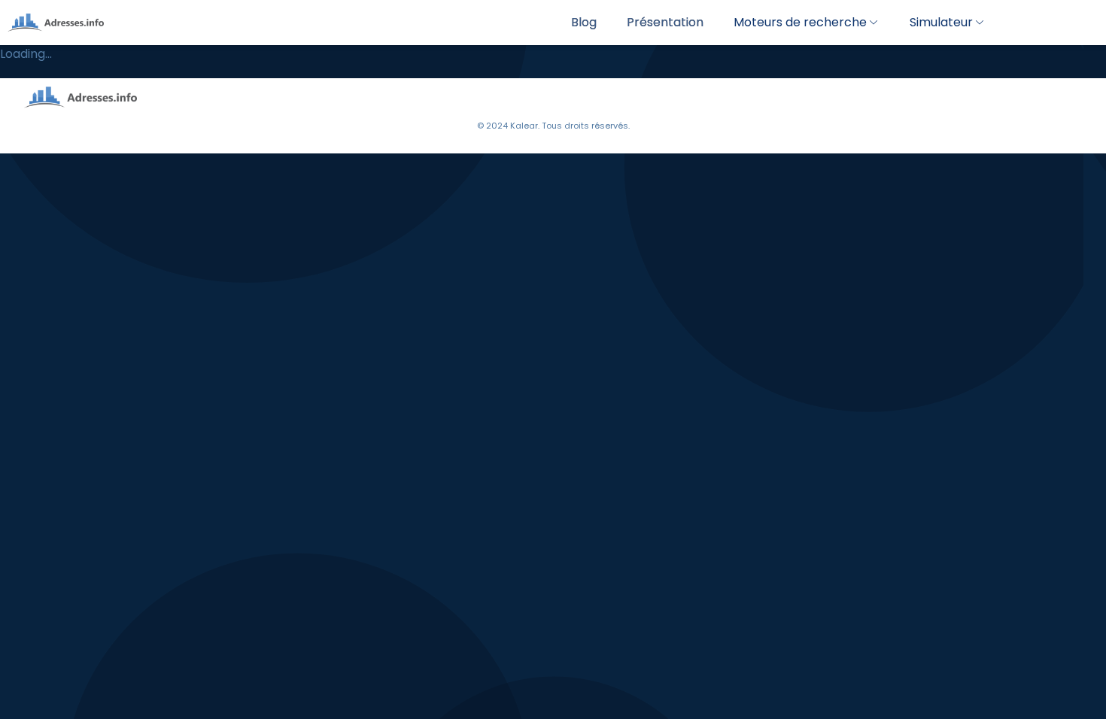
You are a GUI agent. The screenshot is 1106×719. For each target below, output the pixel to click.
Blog (584, 22)
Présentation (665, 22)
